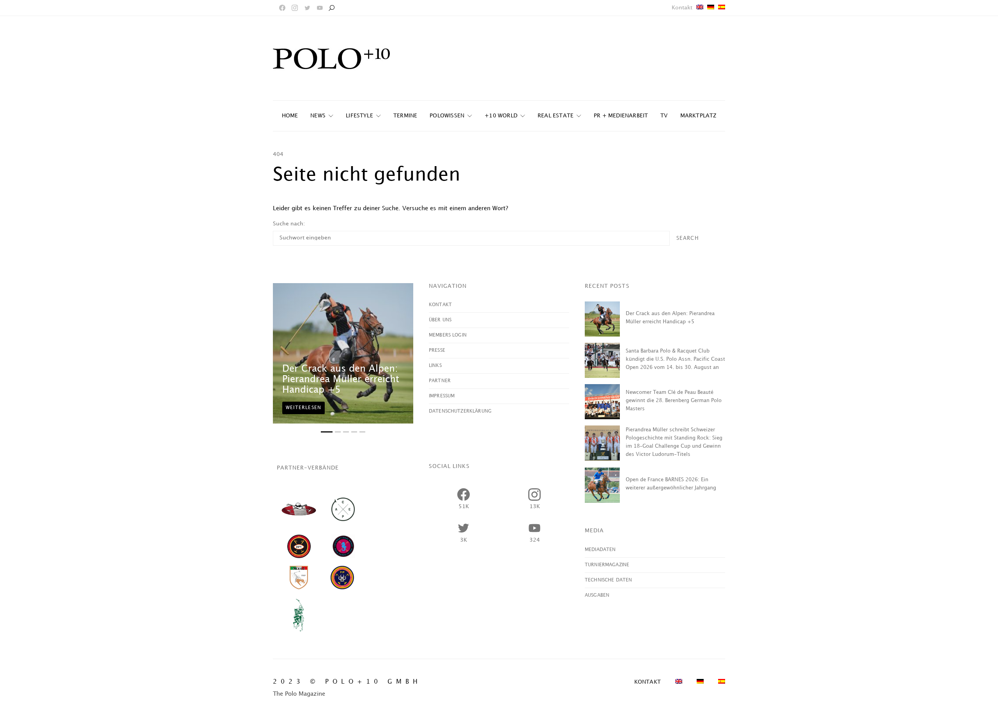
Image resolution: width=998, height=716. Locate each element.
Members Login (448, 335)
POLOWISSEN (447, 115)
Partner (440, 381)
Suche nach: (289, 223)
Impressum (442, 396)
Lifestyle (359, 115)
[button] (327, 432)
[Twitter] (307, 8)
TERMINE (405, 115)
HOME (290, 115)
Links (435, 365)
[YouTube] (319, 8)
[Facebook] (282, 8)
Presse (437, 350)
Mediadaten (600, 550)
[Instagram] (294, 8)
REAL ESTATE (555, 115)
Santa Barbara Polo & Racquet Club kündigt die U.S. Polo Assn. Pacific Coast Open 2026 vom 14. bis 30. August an (675, 359)
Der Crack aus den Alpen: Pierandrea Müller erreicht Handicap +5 (340, 379)
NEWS (318, 115)
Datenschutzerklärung (460, 411)
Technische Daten (608, 580)
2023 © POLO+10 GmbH (347, 682)
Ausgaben (597, 595)
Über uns (440, 320)
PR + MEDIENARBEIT (621, 115)
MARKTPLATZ (698, 115)
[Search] (331, 8)
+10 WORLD (501, 115)
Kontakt (682, 7)
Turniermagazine (607, 565)
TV (663, 115)
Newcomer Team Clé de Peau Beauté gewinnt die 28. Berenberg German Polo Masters (674, 400)
